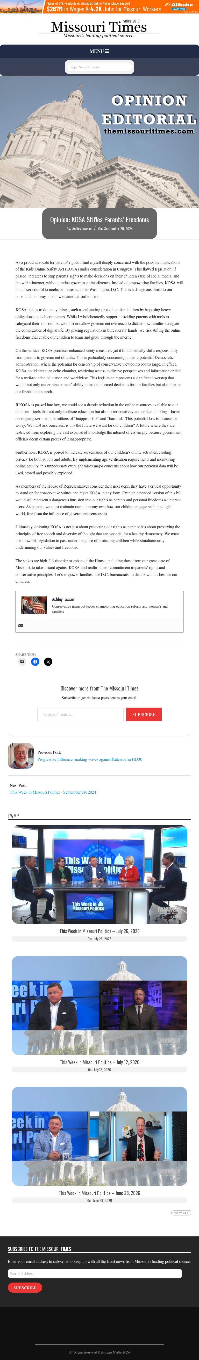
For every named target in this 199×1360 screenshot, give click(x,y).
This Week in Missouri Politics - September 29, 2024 (53, 792)
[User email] (20, 625)
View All (181, 1213)
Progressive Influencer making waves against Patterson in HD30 (90, 759)
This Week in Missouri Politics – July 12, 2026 (99, 1062)
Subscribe (143, 714)
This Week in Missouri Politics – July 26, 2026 (100, 931)
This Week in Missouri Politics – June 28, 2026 (99, 1193)
